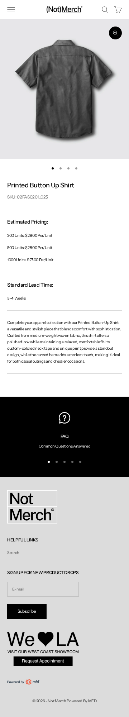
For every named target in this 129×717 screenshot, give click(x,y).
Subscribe (27, 611)
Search (13, 552)
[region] (64, 430)
